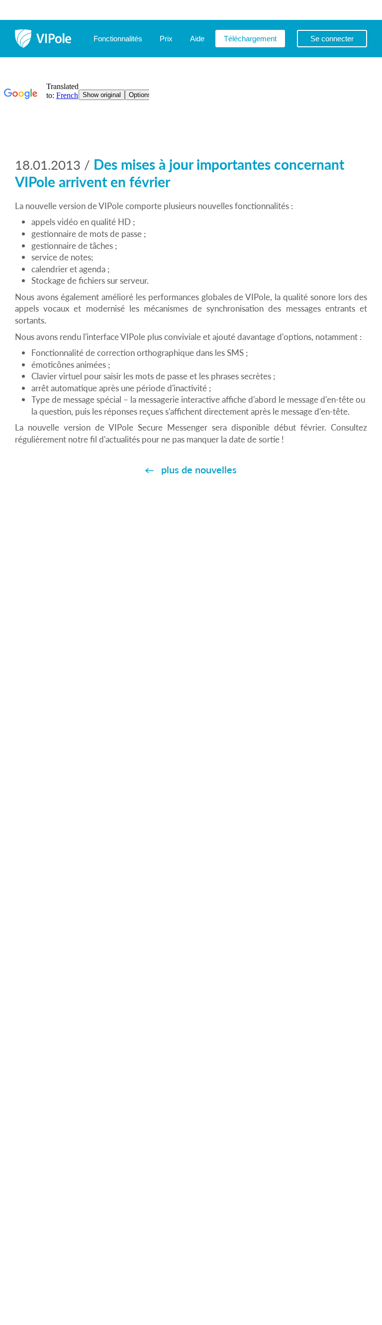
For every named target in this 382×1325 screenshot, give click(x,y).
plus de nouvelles (199, 469)
